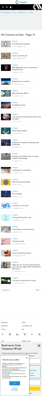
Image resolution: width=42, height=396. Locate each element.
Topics (3, 329)
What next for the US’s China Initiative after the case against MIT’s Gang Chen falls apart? (26, 267)
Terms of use (26, 341)
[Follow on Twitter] (10, 334)
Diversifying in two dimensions (23, 229)
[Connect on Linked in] (17, 334)
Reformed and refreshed (21, 182)
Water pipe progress (19, 131)
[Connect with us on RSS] (39, 334)
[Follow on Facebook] (2, 334)
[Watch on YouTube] (32, 334)
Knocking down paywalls (21, 44)
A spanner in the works (20, 205)
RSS (23, 329)
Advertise (4, 326)
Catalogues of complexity (21, 170)
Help (2, 341)
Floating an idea (18, 241)
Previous (6, 290)
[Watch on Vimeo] (24, 334)
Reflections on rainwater (21, 81)
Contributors (27, 326)
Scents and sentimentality (21, 253)
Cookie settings (14, 389)
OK (15, 383)
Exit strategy (16, 194)
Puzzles (30, 12)
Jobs (14, 12)
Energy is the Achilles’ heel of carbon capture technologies (25, 157)
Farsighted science (19, 105)
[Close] (27, 358)
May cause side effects (20, 93)
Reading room (22, 12)
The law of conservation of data (24, 280)
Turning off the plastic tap (21, 217)
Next (38, 290)
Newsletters (7, 12)
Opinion (15, 41)
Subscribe (4, 322)
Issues (24, 322)
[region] (14, 375)
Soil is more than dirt (19, 56)
